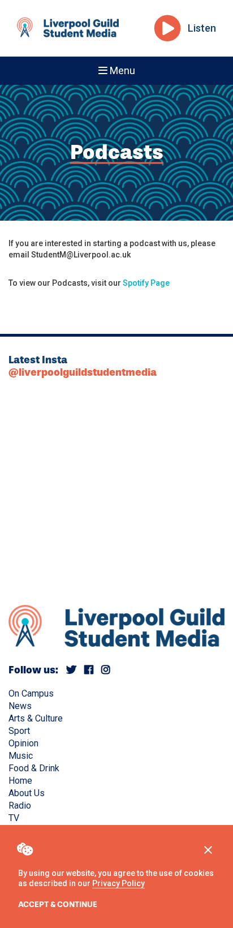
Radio (19, 805)
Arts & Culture (35, 718)
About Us (26, 793)
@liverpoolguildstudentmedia (82, 372)
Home (20, 780)
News (20, 706)
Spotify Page (146, 282)
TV (13, 818)
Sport (19, 730)
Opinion (23, 743)
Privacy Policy (118, 883)
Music (20, 755)
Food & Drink (33, 768)
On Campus (31, 693)
